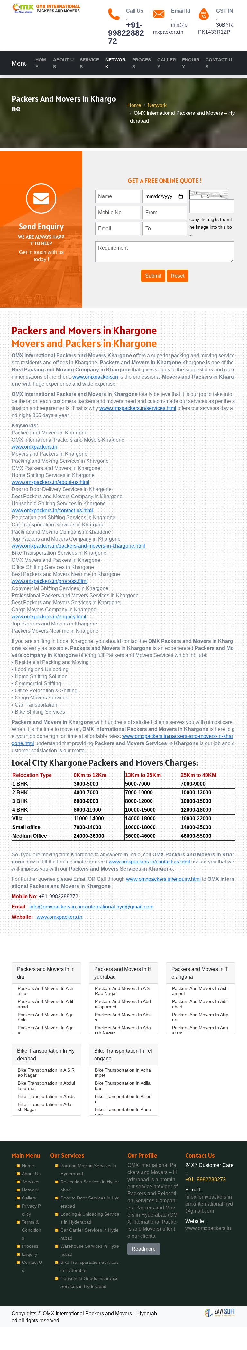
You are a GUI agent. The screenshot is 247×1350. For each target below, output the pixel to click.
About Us (63, 63)
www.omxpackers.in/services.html (137, 408)
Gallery (166, 63)
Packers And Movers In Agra (45, 1030)
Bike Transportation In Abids (46, 1096)
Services (89, 63)
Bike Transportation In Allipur (123, 1099)
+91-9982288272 (58, 896)
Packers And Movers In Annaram (200, 1030)
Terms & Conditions (31, 1230)
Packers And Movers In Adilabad (45, 1004)
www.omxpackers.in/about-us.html (50, 482)
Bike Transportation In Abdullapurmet (46, 1086)
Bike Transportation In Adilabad (123, 1086)
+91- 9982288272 (126, 32)
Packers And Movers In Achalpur (45, 991)
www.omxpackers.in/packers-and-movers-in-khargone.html (78, 546)
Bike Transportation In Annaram (123, 1112)
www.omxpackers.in (95, 376)
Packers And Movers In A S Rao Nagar (122, 991)
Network (115, 63)
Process (141, 63)
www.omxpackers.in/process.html (49, 581)
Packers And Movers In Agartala (46, 1017)
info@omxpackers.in (52, 906)
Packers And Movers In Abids (123, 1017)
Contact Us (219, 63)
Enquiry (190, 63)
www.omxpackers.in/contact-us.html (52, 510)
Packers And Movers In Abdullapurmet (123, 1004)
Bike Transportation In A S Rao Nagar (46, 1072)
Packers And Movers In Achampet (200, 991)
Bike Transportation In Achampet (123, 1072)
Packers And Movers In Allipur (200, 1017)
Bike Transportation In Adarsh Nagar (45, 1107)
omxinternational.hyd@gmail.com (115, 906)
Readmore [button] (144, 1249)
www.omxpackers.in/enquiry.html (49, 616)
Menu (20, 63)
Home (40, 63)
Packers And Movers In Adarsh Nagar (123, 1030)
